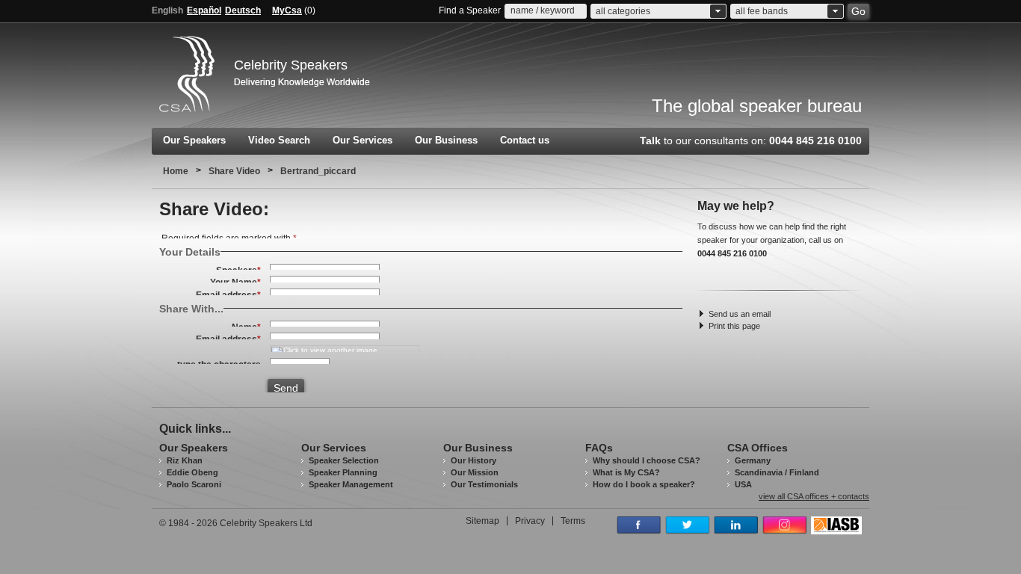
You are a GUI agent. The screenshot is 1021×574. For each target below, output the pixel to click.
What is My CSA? (626, 472)
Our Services (362, 140)
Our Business (446, 140)
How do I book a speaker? (644, 484)
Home (175, 171)
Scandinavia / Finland (777, 472)
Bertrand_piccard (318, 171)
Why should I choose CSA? (646, 460)
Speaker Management (351, 484)
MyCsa (287, 10)
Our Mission (475, 472)
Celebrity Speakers (291, 65)
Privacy (530, 521)
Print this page (734, 325)
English (167, 10)
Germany (753, 460)
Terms (573, 521)
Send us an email (740, 313)
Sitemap (482, 521)
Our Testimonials (484, 484)
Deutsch (243, 10)
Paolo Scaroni (194, 484)
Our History (473, 460)
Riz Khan (185, 460)
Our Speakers (194, 140)
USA (743, 484)
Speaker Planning (343, 472)
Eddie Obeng (192, 472)
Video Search (279, 140)
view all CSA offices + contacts (814, 497)
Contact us (524, 140)
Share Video (234, 171)
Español (204, 10)
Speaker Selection (344, 460)
